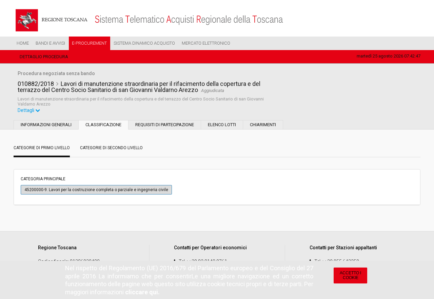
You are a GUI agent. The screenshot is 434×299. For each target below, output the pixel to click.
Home (23, 43)
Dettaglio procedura (44, 56)
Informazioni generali (46, 124)
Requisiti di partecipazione (164, 124)
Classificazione (103, 124)
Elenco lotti (222, 124)
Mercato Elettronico (206, 43)
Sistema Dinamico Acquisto (144, 43)
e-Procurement (89, 43)
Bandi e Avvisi (50, 43)
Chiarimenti (263, 124)
